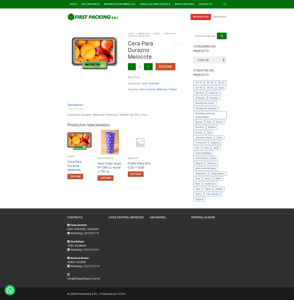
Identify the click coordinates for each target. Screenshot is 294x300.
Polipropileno (218, 173)
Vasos (198, 194)
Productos (201, 16)
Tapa (197, 188)
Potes (208, 178)
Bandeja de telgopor (206, 108)
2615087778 (91, 233)
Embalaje (143, 33)
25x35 (221, 82)
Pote (197, 178)
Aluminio (199, 92)
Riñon (218, 178)
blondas (199, 127)
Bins (209, 122)
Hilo (197, 147)
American (214, 92)
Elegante (215, 142)
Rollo (197, 183)
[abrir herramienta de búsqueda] (225, 4)
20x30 (209, 82)
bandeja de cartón (205, 103)
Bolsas (198, 132)
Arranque (200, 97)
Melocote (162, 89)
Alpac (221, 87)
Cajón (219, 137)
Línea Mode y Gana (205, 158)
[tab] (75, 105)
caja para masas (203, 137)
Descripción (75, 105)
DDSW (121, 293)
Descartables (105, 158)
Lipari (216, 147)
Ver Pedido (220, 16)
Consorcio (200, 142)
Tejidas (219, 188)
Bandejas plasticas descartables (205, 115)
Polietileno (200, 173)
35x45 (210, 87)
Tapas (208, 188)
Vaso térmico (213, 194)
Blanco (219, 122)
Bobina (211, 127)
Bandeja (214, 97)
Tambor (172, 89)
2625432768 (92, 266)
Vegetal (199, 199)
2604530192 (91, 249)
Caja (209, 132)
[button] (117, 38)
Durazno (151, 89)
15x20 (198, 82)
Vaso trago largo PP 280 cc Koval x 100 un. (109, 167)
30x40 (198, 87)
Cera (142, 89)
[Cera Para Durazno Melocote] (181, 44)
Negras (199, 163)
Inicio (131, 33)
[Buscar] (222, 36)
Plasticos (212, 163)
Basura (199, 122)
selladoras (210, 183)
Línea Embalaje (203, 153)
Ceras (157, 33)
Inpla (206, 147)
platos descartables (205, 168)
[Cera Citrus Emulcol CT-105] (175, 44)
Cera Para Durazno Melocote (74, 166)
